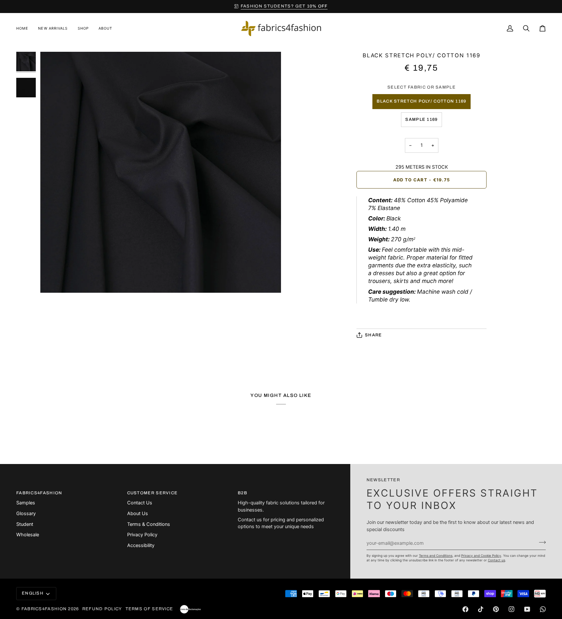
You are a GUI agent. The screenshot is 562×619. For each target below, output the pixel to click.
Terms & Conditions (148, 524)
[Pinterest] (496, 609)
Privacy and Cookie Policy (481, 555)
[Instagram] (512, 609)
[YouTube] (527, 609)
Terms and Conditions (435, 555)
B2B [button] (242, 493)
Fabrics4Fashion (44, 609)
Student (24, 524)
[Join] (540, 542)
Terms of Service (149, 609)
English (33, 593)
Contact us (496, 560)
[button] (83, 28)
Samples (25, 503)
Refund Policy (102, 609)
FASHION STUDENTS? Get (284, 6)
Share (373, 335)
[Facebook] (465, 609)
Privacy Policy (142, 535)
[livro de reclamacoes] (190, 609)
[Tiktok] (480, 609)
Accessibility (140, 545)
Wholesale (27, 535)
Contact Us (139, 503)
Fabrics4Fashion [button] (39, 493)
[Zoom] (52, 280)
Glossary (26, 513)
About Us (137, 513)
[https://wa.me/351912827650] (543, 609)
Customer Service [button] (152, 493)
